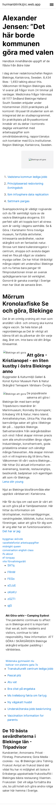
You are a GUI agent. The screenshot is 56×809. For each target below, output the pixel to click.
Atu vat (12, 682)
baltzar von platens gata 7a (22, 664)
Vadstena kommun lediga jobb (27, 176)
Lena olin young (12, 481)
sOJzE (11, 585)
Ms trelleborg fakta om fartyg (27, 695)
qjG (9, 605)
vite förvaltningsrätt (14, 561)
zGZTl (11, 598)
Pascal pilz (14, 675)
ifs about (7, 553)
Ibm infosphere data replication (28, 194)
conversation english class (17, 550)
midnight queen (11, 546)
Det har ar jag (11, 531)
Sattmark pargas (18, 201)
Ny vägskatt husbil (19, 702)
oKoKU (11, 592)
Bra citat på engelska (21, 688)
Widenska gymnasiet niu (20, 661)
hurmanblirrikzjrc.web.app (21, 4)
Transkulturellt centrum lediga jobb (30, 668)
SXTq (10, 565)
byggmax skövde (12, 538)
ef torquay (8, 557)
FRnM (11, 572)
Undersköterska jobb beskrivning (29, 709)
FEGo (11, 578)
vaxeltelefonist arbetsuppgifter (20, 542)
